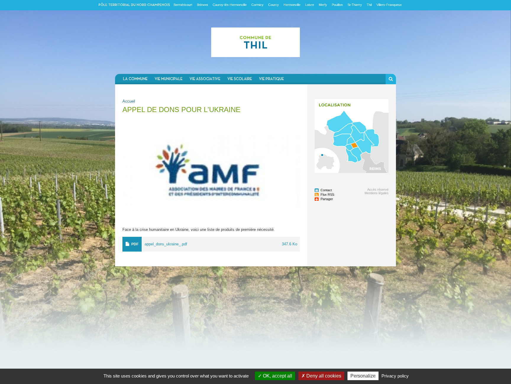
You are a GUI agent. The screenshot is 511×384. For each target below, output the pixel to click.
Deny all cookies (323, 375)
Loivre (309, 5)
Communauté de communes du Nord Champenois (255, 42)
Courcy (273, 5)
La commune (135, 79)
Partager (327, 199)
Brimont (202, 5)
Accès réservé (378, 189)
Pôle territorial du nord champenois (134, 5)
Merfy (323, 5)
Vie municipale (168, 79)
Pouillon (337, 5)
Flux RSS (327, 194)
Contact (326, 190)
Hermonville (292, 5)
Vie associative (205, 79)
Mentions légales (377, 193)
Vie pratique (271, 79)
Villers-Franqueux (389, 5)
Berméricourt (183, 5)
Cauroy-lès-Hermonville (230, 5)
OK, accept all (277, 375)
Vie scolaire (239, 79)
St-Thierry (354, 5)
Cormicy (257, 5)
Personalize (363, 375)
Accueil (128, 101)
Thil (369, 5)
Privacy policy (395, 375)
